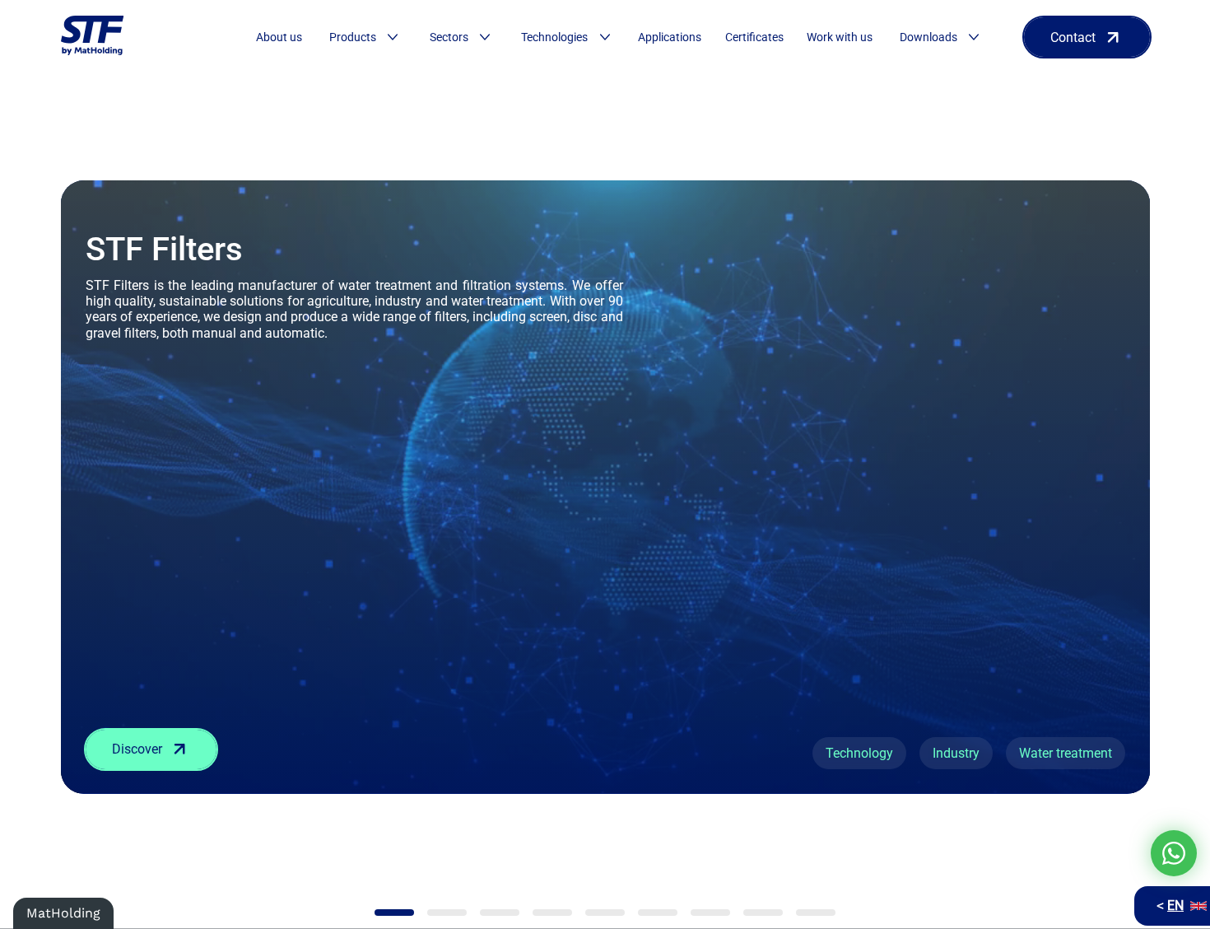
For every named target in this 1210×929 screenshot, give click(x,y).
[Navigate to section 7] (710, 912)
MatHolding (63, 913)
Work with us (840, 37)
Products (352, 37)
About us (279, 37)
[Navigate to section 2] (447, 912)
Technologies (554, 37)
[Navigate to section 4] (552, 912)
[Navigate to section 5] (605, 912)
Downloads (928, 37)
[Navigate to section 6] (657, 912)
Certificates (754, 37)
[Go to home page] (92, 37)
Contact (1073, 37)
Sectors (449, 37)
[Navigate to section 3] (499, 912)
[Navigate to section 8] (763, 912)
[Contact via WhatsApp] (1174, 853)
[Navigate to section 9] (815, 912)
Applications (669, 37)
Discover (137, 749)
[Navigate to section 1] (394, 912)
